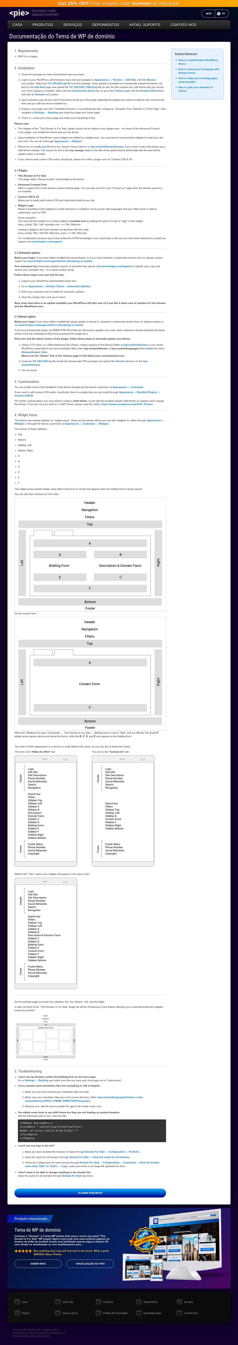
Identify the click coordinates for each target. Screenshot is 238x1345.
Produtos (43, 25)
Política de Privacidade (115, 1313)
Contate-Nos (183, 25)
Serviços (72, 25)
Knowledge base (152, 1313)
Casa (17, 25)
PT (225, 13)
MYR (210, 13)
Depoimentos (105, 25)
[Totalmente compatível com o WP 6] (145, 1240)
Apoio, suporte (144, 25)
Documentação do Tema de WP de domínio (62, 36)
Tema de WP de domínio (37, 1230)
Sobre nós (67, 1302)
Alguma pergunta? (90, 1193)
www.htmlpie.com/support (46, 241)
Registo (26, 1313)
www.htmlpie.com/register (116, 266)
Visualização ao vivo (90, 1263)
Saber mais (38, 1263)
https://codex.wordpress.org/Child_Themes (127, 404)
